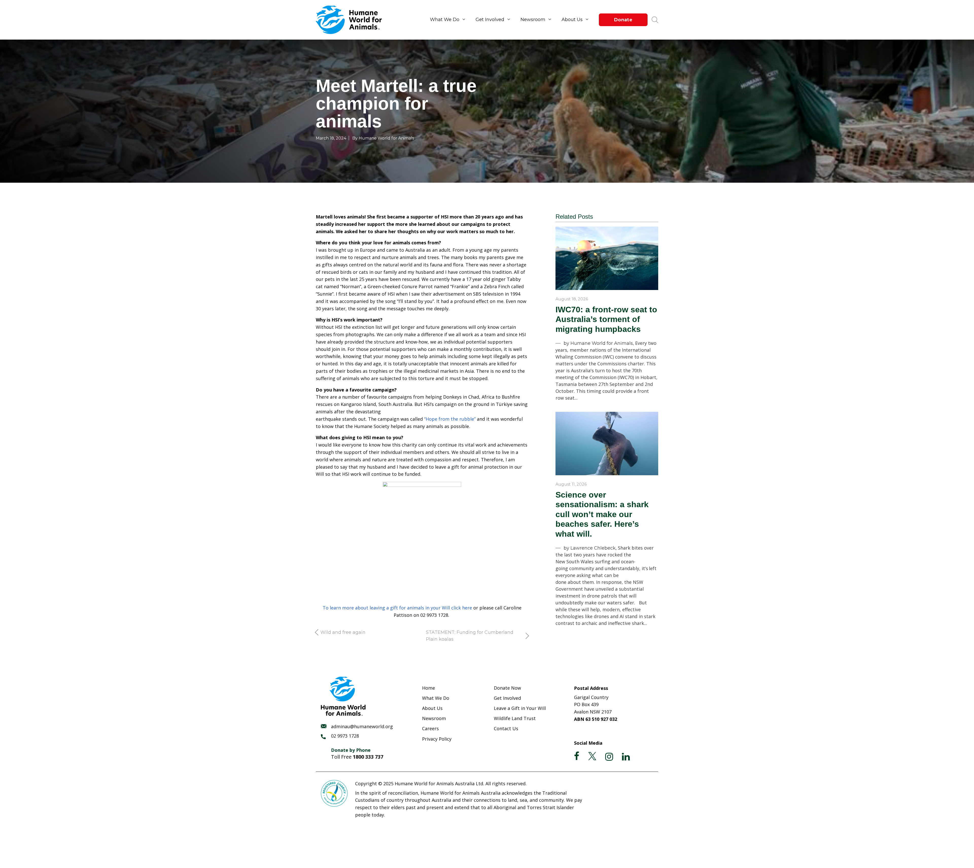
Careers (430, 728)
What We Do (444, 19)
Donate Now (507, 688)
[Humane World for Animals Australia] (351, 20)
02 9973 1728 (345, 736)
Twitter (592, 756)
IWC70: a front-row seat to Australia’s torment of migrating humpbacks (606, 319)
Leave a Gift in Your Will (520, 708)
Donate (623, 20)
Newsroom (532, 19)
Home (428, 688)
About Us (572, 19)
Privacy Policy (436, 739)
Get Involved (490, 19)
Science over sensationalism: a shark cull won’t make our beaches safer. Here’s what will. (602, 514)
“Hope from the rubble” (450, 419)
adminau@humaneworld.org (362, 726)
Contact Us (506, 728)
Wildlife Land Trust (515, 718)
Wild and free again (343, 632)
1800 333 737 (368, 756)
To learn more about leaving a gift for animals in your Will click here (397, 608)
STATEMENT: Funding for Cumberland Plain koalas (469, 635)
